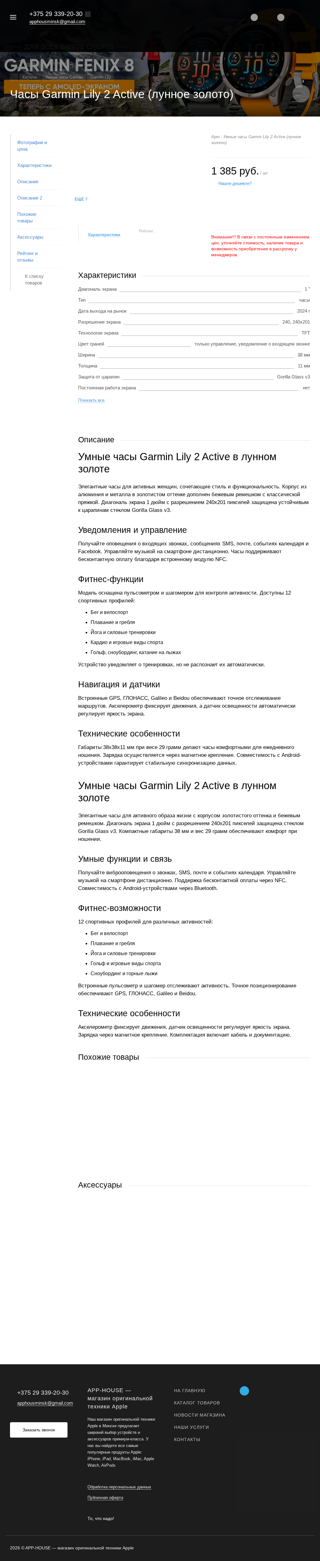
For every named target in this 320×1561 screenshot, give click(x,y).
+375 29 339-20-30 (55, 13)
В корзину (136, 1167)
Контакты (187, 1439)
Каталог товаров (197, 1402)
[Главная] (14, 77)
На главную (189, 1390)
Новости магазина (199, 1415)
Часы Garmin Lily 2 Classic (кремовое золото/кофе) (133, 1132)
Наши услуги (191, 1427)
